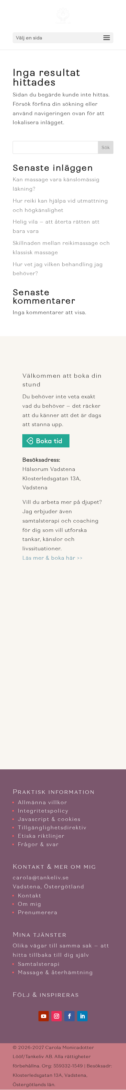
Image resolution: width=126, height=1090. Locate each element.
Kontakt (29, 896)
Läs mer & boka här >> (52, 558)
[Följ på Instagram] (56, 1016)
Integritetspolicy (43, 811)
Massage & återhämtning (55, 972)
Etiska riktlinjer (41, 836)
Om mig (29, 904)
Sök (105, 147)
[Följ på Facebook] (69, 1016)
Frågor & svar (38, 844)
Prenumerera (38, 912)
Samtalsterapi (39, 964)
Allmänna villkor (42, 802)
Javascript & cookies (49, 819)
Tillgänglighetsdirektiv (52, 828)
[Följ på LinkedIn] (82, 1016)
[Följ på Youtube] (43, 1016)
